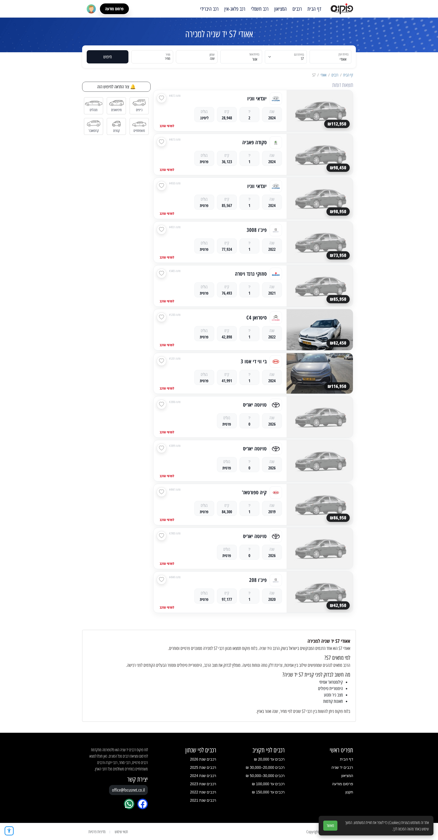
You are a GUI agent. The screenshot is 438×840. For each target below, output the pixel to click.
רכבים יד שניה (342, 767)
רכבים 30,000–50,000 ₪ (265, 776)
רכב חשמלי (260, 9)
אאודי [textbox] (343, 59)
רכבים (297, 9)
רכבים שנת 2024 (203, 776)
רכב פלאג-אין (234, 9)
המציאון (280, 9)
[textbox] (244, 59)
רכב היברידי (209, 9)
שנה (212, 58)
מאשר (330, 825)
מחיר (167, 58)
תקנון (349, 792)
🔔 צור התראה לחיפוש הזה (116, 86)
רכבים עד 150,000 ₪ (268, 792)
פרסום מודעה (114, 8)
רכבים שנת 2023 (203, 784)
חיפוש (107, 57)
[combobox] (333, 57)
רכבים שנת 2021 (203, 800)
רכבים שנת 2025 (203, 767)
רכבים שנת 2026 (203, 759)
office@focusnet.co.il (128, 790)
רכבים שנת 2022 (203, 792)
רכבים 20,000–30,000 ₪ (265, 767)
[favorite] (161, 98)
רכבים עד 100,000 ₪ (268, 784)
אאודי (323, 75)
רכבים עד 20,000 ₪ (269, 759)
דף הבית (314, 9)
